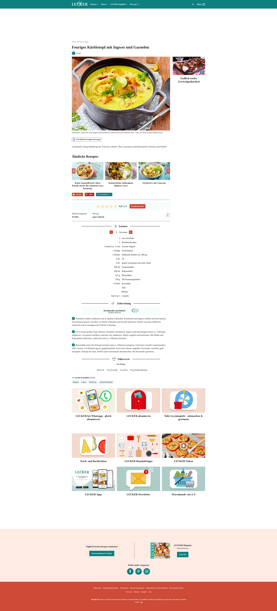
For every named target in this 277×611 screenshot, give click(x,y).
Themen (136, 592)
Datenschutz (124, 588)
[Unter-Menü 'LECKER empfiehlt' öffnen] (126, 4)
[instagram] (146, 571)
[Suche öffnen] (193, 4)
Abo (149, 592)
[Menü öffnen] (204, 4)
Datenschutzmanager (137, 588)
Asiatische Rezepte (105, 382)
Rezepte (93, 4)
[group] (121, 176)
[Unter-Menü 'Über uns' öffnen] (138, 4)
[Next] (168, 171)
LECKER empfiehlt (117, 4)
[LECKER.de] (80, 4)
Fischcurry (92, 382)
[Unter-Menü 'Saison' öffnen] (107, 4)
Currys (86, 42)
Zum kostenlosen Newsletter (101, 553)
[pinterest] (138, 571)
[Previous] (74, 171)
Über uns (133, 4)
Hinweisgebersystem (176, 588)
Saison (103, 4)
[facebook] (130, 571)
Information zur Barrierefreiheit (156, 588)
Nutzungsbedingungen (110, 588)
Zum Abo (182, 554)
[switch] (135, 310)
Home (74, 42)
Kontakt (144, 592)
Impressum (97, 588)
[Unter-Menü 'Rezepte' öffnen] (97, 4)
